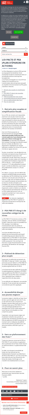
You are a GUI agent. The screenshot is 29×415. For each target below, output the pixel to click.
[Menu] (27, 2)
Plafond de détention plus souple (13, 97)
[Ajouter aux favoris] (3, 391)
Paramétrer (14, 37)
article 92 (14, 132)
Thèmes (4, 47)
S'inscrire (16, 398)
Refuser (9, 32)
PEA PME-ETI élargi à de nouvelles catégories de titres (12, 94)
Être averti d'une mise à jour (9, 387)
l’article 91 (12, 173)
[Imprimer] (14, 391)
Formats (4, 50)
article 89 (23, 269)
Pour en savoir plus (9, 102)
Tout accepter (18, 32)
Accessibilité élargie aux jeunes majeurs (15, 98)
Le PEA (5, 377)
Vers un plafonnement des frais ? (13, 100)
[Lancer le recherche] (26, 54)
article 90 (21, 320)
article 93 (9, 241)
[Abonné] (24, 2)
